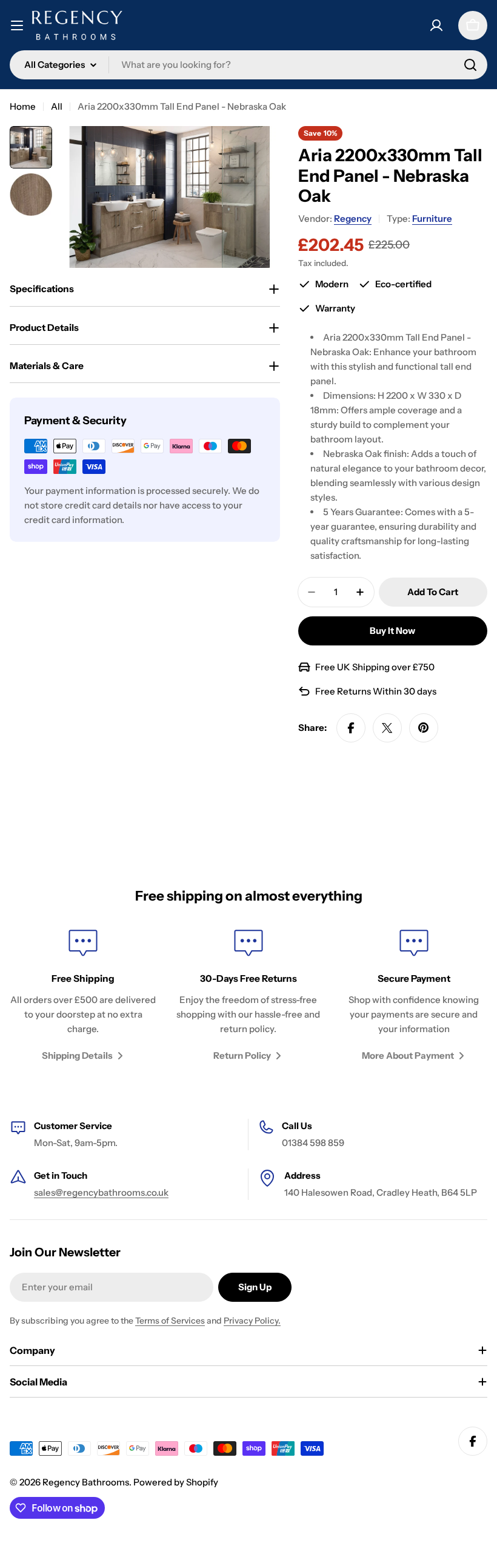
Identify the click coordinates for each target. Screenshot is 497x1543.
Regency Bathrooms (85, 1482)
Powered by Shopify (175, 1482)
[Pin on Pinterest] (423, 727)
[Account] (436, 25)
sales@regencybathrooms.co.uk (101, 1192)
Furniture (432, 218)
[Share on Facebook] (350, 727)
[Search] (470, 65)
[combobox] (248, 64)
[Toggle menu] (17, 25)
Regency (353, 218)
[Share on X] (387, 727)
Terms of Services (170, 1320)
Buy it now (392, 630)
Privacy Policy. (252, 1320)
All (56, 106)
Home (23, 106)
